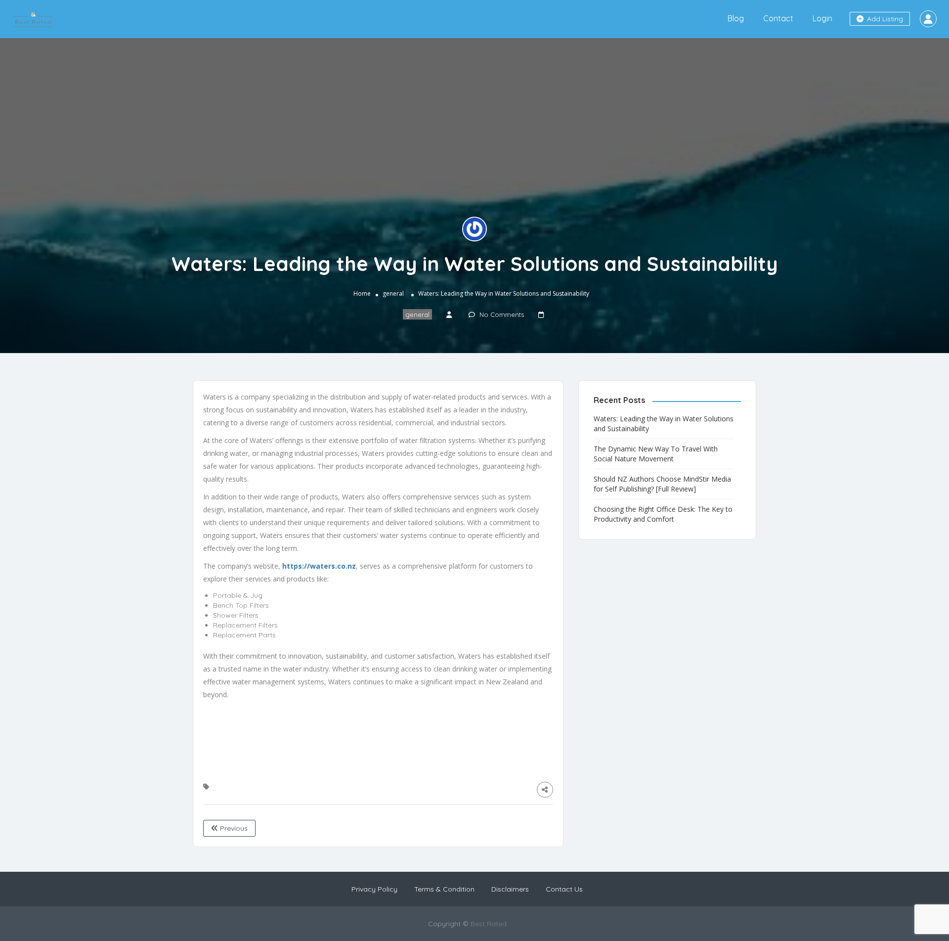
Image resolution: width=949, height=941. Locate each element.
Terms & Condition (444, 889)
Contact (778, 18)
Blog (736, 18)
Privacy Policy (374, 889)
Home (362, 294)
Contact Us (564, 889)
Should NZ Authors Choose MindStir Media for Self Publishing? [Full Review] (662, 483)
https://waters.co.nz (319, 566)
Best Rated (489, 923)
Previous (233, 828)
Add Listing (884, 18)
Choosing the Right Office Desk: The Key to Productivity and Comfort (663, 514)
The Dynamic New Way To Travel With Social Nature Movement (656, 453)
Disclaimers (510, 889)
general (393, 294)
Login (822, 18)
